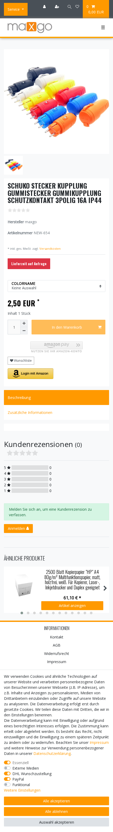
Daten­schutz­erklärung (52, 753)
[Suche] (68, 6)
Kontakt (56, 636)
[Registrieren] (57, 6)
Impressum (56, 661)
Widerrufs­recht (56, 653)
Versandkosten (50, 248)
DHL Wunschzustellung (32, 773)
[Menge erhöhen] (24, 323)
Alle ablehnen (56, 811)
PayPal (18, 779)
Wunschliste (22, 360)
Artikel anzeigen (72, 605)
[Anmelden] (44, 6)
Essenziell (20, 762)
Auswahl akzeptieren (56, 822)
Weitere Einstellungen (22, 790)
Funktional (21, 784)
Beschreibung (19, 397)
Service (14, 9)
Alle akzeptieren (56, 800)
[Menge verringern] (24, 330)
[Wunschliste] (77, 6)
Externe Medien (25, 768)
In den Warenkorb (67, 327)
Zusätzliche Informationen (30, 412)
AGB (56, 645)
